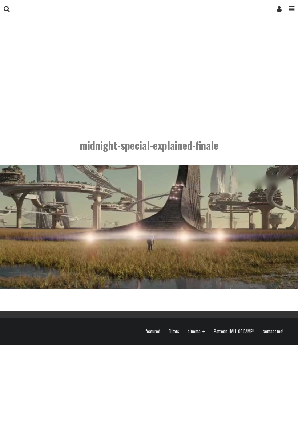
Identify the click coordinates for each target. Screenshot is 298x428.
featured (153, 331)
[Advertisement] (149, 72)
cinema (194, 331)
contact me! (273, 331)
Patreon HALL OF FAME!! (234, 331)
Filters (174, 331)
